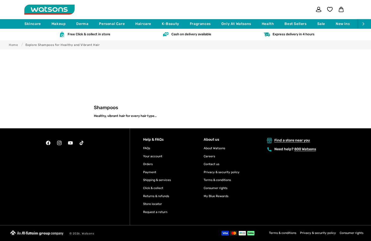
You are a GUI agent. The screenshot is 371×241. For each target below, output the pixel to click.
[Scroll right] (364, 24)
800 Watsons (305, 149)
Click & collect (153, 188)
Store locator (152, 204)
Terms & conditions (217, 180)
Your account (152, 156)
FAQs (146, 148)
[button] (34, 24)
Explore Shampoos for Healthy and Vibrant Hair (62, 45)
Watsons (88, 233)
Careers (209, 156)
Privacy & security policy (222, 172)
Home (13, 45)
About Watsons (214, 148)
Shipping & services (157, 180)
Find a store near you (292, 140)
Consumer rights (215, 188)
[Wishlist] (329, 9)
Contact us (211, 164)
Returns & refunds (156, 196)
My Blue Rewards (216, 196)
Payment (149, 172)
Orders (148, 164)
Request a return (155, 212)
